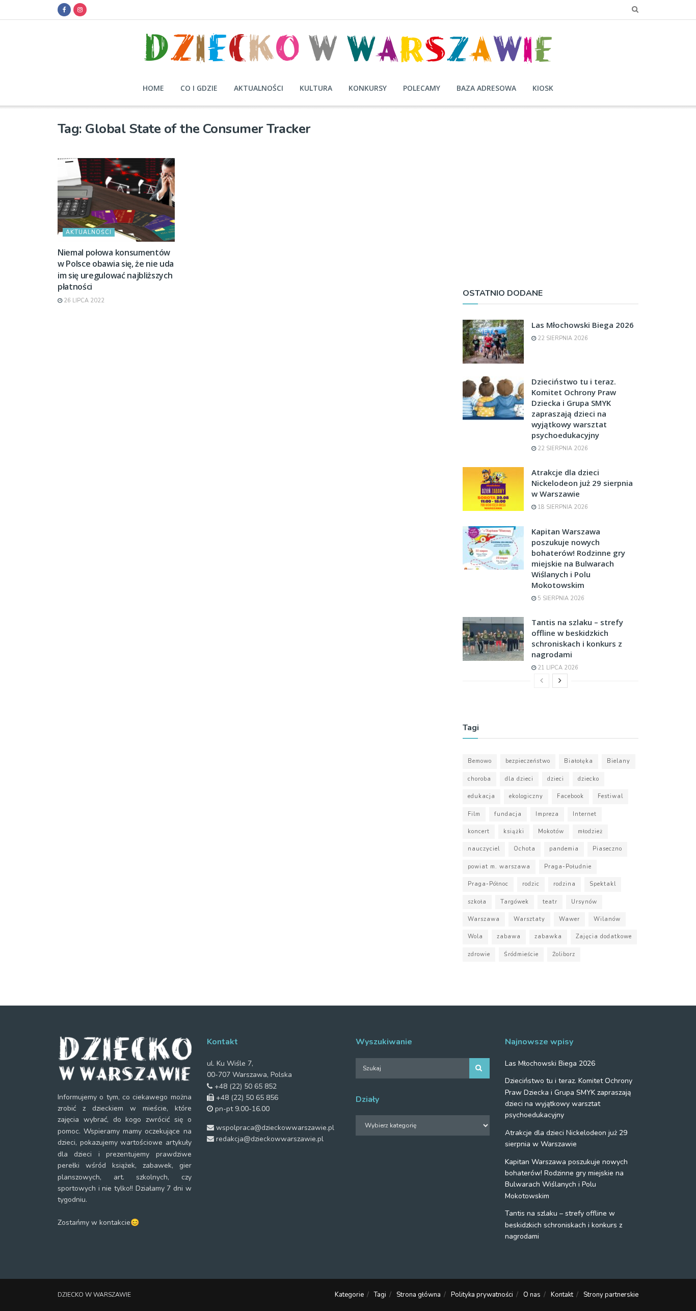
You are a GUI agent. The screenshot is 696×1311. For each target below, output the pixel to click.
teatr (550, 902)
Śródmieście (521, 954)
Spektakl (603, 884)
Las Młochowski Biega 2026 (582, 325)
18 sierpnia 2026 (562, 507)
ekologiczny (526, 796)
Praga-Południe (568, 866)
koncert (479, 831)
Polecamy (421, 88)
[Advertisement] (550, 192)
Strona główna (418, 1294)
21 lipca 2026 (557, 668)
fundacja (508, 814)
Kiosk (542, 88)
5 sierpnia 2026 (560, 598)
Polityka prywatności (482, 1294)
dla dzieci (519, 779)
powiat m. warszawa (499, 866)
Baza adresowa (486, 88)
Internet (585, 814)
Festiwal (610, 796)
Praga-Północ (488, 884)
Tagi (380, 1294)
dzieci (555, 779)
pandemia (564, 849)
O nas (532, 1294)
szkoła (477, 902)
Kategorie (349, 1294)
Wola (475, 936)
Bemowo (480, 761)
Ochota (525, 849)
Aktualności (258, 88)
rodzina (564, 884)
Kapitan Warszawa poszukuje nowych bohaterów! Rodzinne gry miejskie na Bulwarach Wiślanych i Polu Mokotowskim (578, 558)
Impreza (547, 814)
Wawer (569, 919)
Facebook (570, 796)
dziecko (588, 779)
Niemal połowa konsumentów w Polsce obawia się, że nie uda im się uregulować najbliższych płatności (116, 269)
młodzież (590, 831)
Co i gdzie (199, 88)
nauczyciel (484, 849)
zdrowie (479, 954)
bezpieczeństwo (527, 761)
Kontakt (562, 1294)
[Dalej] (560, 681)
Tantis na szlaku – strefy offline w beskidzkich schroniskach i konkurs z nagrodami (577, 638)
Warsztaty (529, 919)
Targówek (514, 902)
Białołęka (578, 761)
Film (474, 814)
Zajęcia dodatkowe (604, 936)
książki (513, 831)
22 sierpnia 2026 (562, 338)
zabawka (548, 936)
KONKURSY (368, 88)
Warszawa (484, 919)
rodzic (531, 884)
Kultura (316, 88)
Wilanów (607, 919)
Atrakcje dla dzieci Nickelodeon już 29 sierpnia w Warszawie (582, 483)
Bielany (618, 761)
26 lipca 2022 (83, 300)
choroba (479, 779)
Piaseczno (607, 849)
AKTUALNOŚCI (89, 232)
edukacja (481, 796)
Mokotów (551, 831)
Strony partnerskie (610, 1294)
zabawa (509, 936)
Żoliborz (563, 954)
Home (153, 88)
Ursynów (584, 902)
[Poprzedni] (541, 681)
